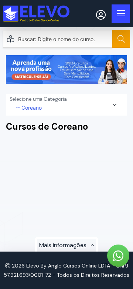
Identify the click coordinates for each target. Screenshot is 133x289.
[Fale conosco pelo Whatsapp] (118, 256)
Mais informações (63, 245)
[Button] (121, 39)
